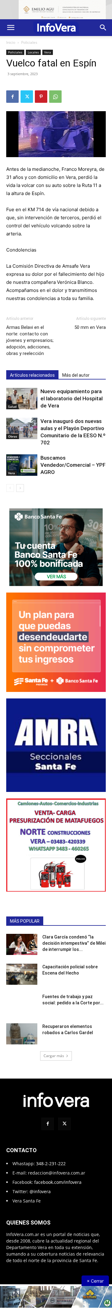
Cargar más (54, 1055)
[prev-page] (10, 488)
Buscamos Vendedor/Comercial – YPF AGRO (72, 465)
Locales (33, 52)
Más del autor (76, 375)
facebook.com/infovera (58, 1182)
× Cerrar (95, 1281)
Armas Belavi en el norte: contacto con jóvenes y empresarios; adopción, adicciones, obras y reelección (30, 340)
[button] (11, 27)
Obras (12, 436)
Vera (47, 52)
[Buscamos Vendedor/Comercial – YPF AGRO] (21, 465)
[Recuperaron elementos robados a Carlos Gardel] (21, 1034)
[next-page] (20, 488)
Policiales (29, 42)
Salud (12, 406)
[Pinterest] (41, 96)
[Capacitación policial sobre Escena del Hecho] (21, 974)
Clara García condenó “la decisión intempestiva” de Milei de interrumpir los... (73, 943)
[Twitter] (27, 96)
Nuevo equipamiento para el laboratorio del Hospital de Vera (71, 398)
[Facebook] (12, 96)
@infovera (40, 1191)
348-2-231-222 (51, 1163)
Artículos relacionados (32, 375)
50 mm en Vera (90, 327)
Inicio (10, 42)
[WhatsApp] (55, 96)
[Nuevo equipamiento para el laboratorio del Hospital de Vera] (21, 398)
